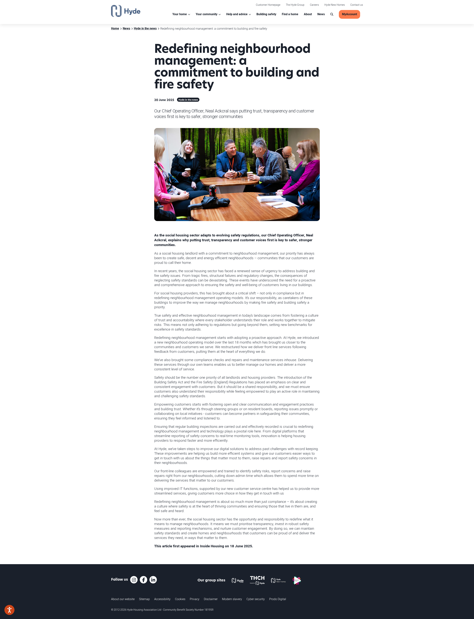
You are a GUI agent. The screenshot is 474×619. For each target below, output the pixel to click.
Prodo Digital (277, 599)
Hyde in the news (188, 100)
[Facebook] (143, 579)
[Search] (331, 14)
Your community (206, 14)
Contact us (356, 4)
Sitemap (144, 599)
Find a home (290, 14)
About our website (123, 599)
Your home (179, 14)
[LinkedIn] (153, 579)
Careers (314, 4)
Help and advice (237, 14)
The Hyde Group (295, 4)
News (321, 14)
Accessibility (162, 599)
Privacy (194, 599)
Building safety (266, 14)
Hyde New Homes (334, 4)
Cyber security (255, 599)
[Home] (125, 11)
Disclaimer (211, 599)
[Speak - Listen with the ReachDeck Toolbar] (9, 610)
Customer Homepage (268, 4)
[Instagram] (134, 579)
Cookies (180, 599)
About (308, 14)
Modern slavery (232, 599)
